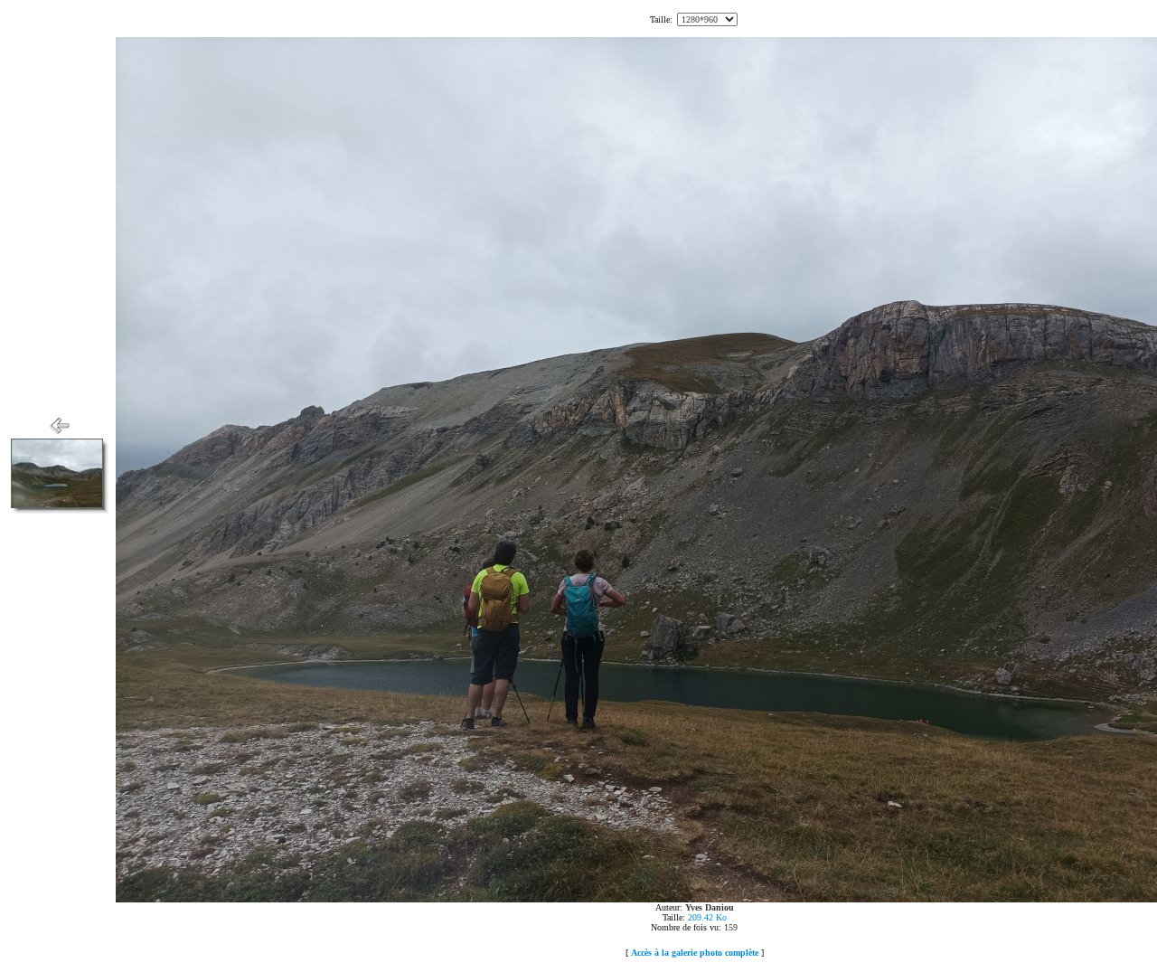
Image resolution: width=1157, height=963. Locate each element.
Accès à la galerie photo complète (694, 953)
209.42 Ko (707, 917)
